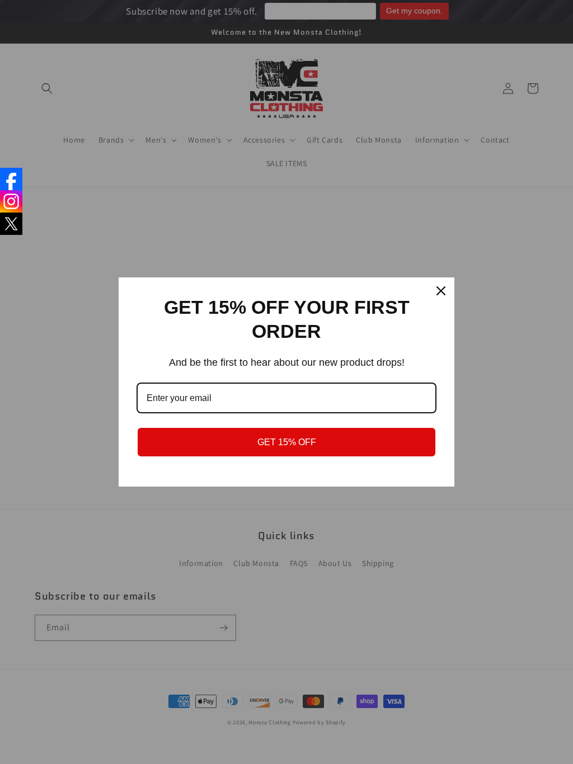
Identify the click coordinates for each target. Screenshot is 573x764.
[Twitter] (11, 224)
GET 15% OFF (286, 442)
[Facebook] (11, 179)
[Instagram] (11, 201)
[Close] (441, 290)
